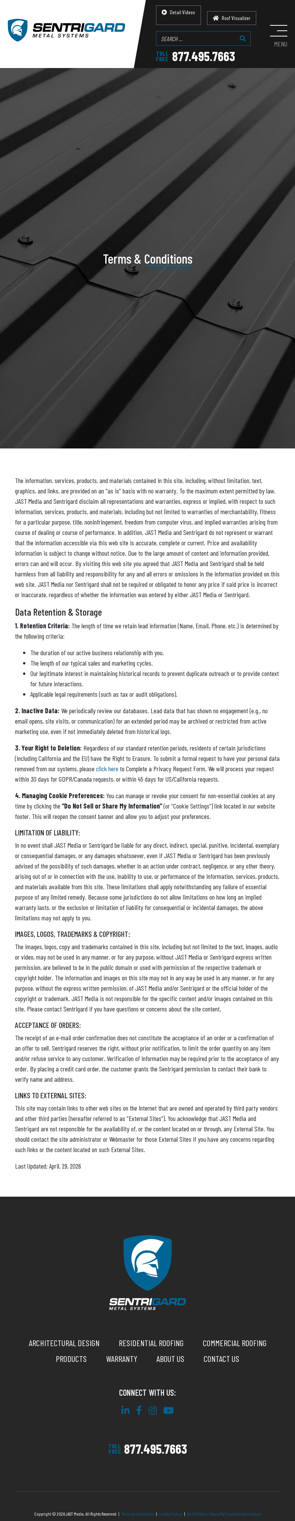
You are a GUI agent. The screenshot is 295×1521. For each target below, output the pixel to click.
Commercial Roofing (235, 1343)
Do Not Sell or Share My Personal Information (224, 1513)
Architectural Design (64, 1343)
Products (71, 1358)
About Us (170, 1358)
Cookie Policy (170, 1513)
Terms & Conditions (137, 1513)
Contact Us (221, 1358)
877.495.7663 (195, 56)
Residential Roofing (151, 1343)
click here (107, 768)
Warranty (121, 1358)
